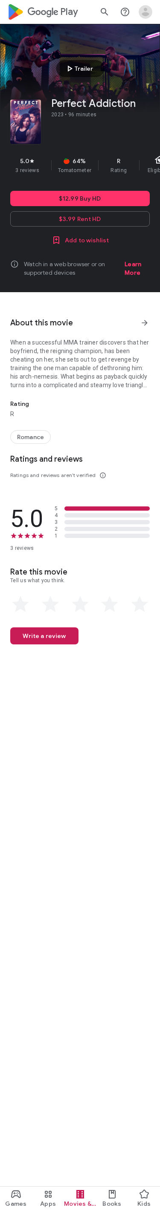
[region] (80, 165)
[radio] (20, 604)
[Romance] (30, 437)
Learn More (133, 268)
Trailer (78, 68)
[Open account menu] (145, 12)
